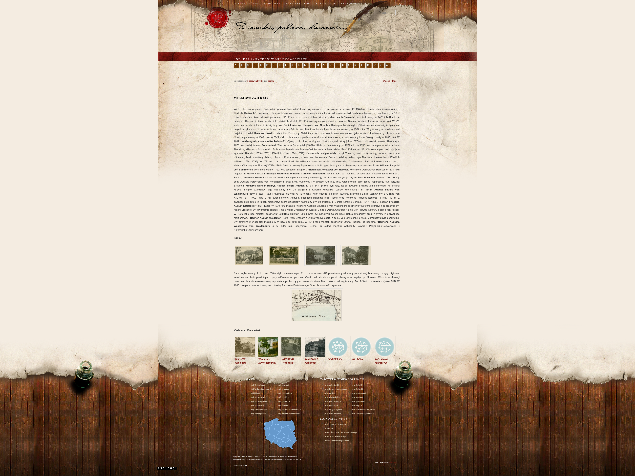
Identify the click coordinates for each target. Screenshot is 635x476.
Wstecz (385, 80)
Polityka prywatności (352, 3)
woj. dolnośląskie (258, 385)
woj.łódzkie (255, 393)
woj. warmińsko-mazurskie (289, 409)
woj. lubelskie (283, 385)
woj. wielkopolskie (258, 413)
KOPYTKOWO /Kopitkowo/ (337, 440)
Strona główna (247, 3)
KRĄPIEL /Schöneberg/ (335, 436)
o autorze (272, 3)
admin (271, 80)
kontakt (322, 3)
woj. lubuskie (283, 389)
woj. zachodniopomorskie (288, 413)
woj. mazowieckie (258, 397)
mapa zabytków (298, 3)
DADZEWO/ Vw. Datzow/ (336, 424)
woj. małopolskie (285, 393)
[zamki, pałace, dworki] (317, 20)
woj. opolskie (283, 397)
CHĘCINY (330, 428)
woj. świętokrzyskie (259, 409)
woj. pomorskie (257, 405)
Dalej (396, 80)
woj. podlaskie (284, 401)
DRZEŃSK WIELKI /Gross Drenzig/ (341, 432)
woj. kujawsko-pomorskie (262, 389)
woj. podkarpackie (259, 401)
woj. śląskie (283, 405)
